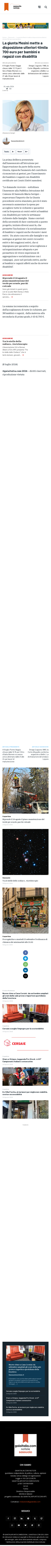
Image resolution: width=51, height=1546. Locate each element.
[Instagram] (14, 1518)
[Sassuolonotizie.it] (6, 141)
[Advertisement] (25, 1231)
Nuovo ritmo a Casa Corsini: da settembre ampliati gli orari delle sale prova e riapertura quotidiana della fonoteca (25, 995)
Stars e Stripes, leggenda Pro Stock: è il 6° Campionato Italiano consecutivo (21, 1060)
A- (13, 152)
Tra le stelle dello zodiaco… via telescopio (14, 342)
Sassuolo (11, 37)
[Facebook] (25, 952)
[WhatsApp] (25, 964)
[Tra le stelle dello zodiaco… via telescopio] (25, 852)
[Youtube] (18, 1525)
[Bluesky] (25, 1525)
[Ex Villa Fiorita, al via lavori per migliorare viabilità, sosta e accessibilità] (25, 1109)
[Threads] (38, 1525)
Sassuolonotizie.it (16, 1375)
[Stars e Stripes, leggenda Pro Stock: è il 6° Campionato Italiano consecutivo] (25, 1076)
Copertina (5, 1026)
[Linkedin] (25, 970)
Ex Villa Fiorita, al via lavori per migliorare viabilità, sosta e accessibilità (25, 1093)
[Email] (25, 975)
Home (4, 37)
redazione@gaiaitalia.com (30, 1502)
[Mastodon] (32, 1525)
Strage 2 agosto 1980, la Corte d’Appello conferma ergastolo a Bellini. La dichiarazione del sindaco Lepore (38, 71)
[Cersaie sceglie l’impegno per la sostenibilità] (25, 1043)
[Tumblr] (34, 1518)
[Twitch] (41, 1518)
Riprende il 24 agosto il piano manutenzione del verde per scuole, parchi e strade (15, 281)
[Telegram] (25, 958)
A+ (26, 152)
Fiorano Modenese (8, 990)
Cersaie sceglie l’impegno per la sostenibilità (23, 1028)
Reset (20, 151)
